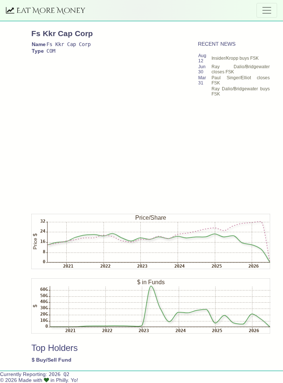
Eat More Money (49, 10)
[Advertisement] (157, 151)
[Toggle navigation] (266, 10)
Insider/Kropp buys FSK (235, 58)
